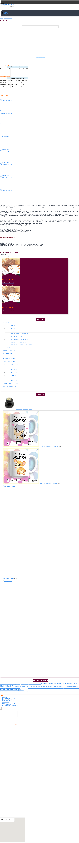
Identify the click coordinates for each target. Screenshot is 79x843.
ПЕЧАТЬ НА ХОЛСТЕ (16, 336)
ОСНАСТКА (14, 356)
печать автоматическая (74, 688)
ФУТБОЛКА (32, 686)
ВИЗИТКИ (13, 325)
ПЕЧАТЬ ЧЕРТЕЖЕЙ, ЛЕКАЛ (18, 342)
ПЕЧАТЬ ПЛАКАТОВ (49, 684)
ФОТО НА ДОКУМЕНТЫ (9, 358)
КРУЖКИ (13, 367)
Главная (5, 12)
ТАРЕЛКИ (13, 375)
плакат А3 (73, 689)
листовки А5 (30, 688)
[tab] (1, 10)
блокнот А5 (39, 686)
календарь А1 (59, 686)
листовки (24, 688)
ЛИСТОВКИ (14, 328)
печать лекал (35, 689)
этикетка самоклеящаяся (25, 691)
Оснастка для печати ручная (26, 684)
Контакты (5, 15)
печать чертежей (63, 689)
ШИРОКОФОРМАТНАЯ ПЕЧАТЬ (11, 383)
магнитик (43, 688)
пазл (65, 688)
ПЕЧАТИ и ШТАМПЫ (8, 353)
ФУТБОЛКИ (14, 369)
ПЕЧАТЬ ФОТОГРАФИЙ (9, 350)
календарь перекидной (4, 688)
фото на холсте (14, 691)
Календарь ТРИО (9, 684)
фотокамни (2, 691)
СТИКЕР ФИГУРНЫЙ (17, 686)
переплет (68, 688)
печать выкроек (28, 689)
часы (19, 691)
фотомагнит (7, 691)
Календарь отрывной (16, 684)
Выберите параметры (7, 285)
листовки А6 (37, 688)
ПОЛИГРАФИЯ (8, 18)
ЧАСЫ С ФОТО (15, 372)
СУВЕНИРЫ (25, 686)
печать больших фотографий (12, 690)
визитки (49, 686)
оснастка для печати (60, 688)
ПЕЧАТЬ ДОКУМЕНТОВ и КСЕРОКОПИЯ (21, 344)
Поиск (12, 6)
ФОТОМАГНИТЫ (15, 378)
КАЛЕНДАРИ (6, 347)
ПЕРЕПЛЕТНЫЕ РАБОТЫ (9, 386)
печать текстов (54, 689)
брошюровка (44, 686)
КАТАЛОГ (5, 13)
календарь (54, 686)
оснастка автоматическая (51, 688)
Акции (5, 14)
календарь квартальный (73, 686)
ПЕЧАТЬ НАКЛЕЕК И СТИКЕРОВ (19, 333)
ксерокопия (17, 688)
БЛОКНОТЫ (14, 331)
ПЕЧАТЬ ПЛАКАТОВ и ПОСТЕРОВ (20, 339)
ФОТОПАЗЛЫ (15, 380)
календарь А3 (65, 686)
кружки (11, 688)
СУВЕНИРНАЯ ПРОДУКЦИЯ (10, 361)
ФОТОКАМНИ (15, 364)
